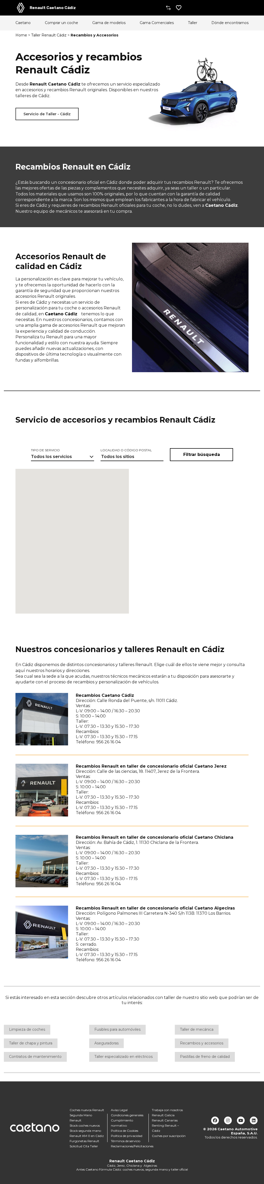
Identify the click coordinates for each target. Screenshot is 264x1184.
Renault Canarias (165, 1120)
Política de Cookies (124, 1131)
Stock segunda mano (85, 1131)
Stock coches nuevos (85, 1125)
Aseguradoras (106, 1043)
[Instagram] (228, 1120)
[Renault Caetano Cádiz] (20, 8)
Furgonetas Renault (84, 1141)
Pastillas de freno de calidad (205, 1056)
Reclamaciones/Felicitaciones (132, 1146)
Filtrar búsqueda (201, 454)
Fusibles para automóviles (117, 1029)
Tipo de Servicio (45, 450)
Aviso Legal (119, 1110)
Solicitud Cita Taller (84, 1146)
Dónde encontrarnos (230, 23)
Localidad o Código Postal (126, 450)
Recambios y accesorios (201, 1043)
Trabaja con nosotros (167, 1110)
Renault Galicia (163, 1115)
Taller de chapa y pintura (30, 1043)
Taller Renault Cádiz (49, 35)
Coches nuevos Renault (87, 1110)
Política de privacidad (126, 1136)
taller (169, 997)
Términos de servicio (125, 1141)
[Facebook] (215, 1120)
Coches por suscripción (169, 1136)
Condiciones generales (127, 1115)
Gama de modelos (109, 23)
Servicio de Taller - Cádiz (47, 114)
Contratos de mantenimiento (35, 1056)
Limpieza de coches (27, 1029)
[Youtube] (241, 1120)
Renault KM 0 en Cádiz (87, 1136)
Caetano (23, 23)
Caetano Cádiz (61, 313)
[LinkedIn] (254, 1120)
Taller (192, 23)
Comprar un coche (61, 23)
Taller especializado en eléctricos (123, 1056)
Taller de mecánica (196, 1029)
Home (21, 35)
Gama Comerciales (157, 23)
